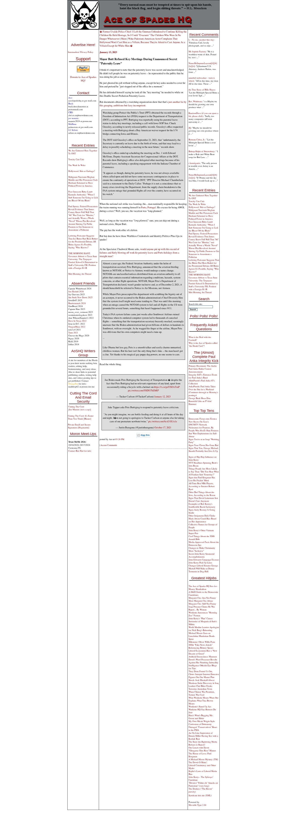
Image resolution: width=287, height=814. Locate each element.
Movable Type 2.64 (197, 804)
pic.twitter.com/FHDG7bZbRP (143, 390)
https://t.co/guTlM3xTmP (167, 387)
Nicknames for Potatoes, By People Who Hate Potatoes (203, 429)
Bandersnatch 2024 (77, 303)
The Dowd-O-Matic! (198, 762)
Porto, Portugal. (148, 207)
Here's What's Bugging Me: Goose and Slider (201, 717)
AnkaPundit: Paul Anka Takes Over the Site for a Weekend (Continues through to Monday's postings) (203, 391)
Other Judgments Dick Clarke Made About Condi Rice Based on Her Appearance (202, 518)
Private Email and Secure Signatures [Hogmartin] (79, 426)
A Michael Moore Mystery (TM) (203, 759)
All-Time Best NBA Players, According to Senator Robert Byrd (202, 486)
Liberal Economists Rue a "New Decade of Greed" (203, 652)
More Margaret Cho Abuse (201, 600)
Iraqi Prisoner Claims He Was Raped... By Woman (202, 608)
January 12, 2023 (162, 396)
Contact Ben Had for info (79, 450)
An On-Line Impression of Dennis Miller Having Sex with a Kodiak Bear (203, 735)
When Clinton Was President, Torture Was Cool (202, 693)
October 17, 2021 (162, 427)
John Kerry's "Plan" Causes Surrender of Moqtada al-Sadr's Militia (203, 621)
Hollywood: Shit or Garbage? (81, 171)
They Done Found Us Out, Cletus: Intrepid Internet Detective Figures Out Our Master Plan (204, 674)
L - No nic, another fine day (201, 39)
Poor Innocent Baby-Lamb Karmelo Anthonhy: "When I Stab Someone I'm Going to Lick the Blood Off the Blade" (83, 196)
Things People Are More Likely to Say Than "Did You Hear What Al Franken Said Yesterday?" (204, 471)
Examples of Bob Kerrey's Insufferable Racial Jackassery (202, 505)
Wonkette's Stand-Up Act (200, 706)
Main (123, 38)
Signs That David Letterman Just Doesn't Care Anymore (203, 499)
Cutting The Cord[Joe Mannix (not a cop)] (79, 408)
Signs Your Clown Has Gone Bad (203, 445)
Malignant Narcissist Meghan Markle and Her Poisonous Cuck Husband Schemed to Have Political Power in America (83, 181)
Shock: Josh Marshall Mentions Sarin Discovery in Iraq (204, 681)
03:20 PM (119, 439)
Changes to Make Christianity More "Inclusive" (202, 549)
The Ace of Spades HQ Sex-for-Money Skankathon (203, 587)
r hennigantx (194, 163)
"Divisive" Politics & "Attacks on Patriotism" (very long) (203, 784)
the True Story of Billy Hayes (202, 89)
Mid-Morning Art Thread (79, 273)
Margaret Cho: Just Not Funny (202, 597)
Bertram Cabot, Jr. (197, 139)
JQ (190, 127)
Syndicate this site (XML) (200, 795)
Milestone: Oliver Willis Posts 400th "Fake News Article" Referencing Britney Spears (202, 644)
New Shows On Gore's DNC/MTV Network (199, 423)
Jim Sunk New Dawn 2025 (80, 297)
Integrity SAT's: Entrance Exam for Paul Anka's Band (203, 376)
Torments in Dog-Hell (198, 571)
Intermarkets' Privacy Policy (80, 52)
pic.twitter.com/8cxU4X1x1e (162, 421)
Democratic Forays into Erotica (203, 418)
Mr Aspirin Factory (197, 51)
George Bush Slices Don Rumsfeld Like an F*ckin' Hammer (200, 401)
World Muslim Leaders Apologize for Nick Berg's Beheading (204, 629)
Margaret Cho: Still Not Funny (202, 603)
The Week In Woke (77, 165)
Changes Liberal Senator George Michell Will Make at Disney (203, 567)
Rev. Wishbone (195, 101)
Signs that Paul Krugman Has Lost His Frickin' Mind (202, 479)
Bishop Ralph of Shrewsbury (202, 151)
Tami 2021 (73, 332)
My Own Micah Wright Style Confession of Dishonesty (202, 723)
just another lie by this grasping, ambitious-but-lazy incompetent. (143, 103)
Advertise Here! (83, 45)
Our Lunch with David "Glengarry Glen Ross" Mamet (202, 749)
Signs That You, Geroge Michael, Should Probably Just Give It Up (204, 449)
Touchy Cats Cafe (76, 159)
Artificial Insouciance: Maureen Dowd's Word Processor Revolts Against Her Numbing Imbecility (203, 659)
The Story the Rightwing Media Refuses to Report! (203, 743)
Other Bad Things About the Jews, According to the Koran (202, 493)
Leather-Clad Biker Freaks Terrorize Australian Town (200, 687)
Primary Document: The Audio (203, 365)
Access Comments (109, 445)
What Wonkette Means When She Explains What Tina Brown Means (203, 700)
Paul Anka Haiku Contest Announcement (200, 370)
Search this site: (195, 303)
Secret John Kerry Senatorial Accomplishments (201, 555)
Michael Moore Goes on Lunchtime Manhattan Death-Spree (202, 636)
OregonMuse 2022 (76, 326)
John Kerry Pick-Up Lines (200, 562)
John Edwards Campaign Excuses (204, 559)
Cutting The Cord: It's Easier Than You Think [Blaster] (81, 417)
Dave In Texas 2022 (77, 320)
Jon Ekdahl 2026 (76, 291)
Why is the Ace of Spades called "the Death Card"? (203, 344)
